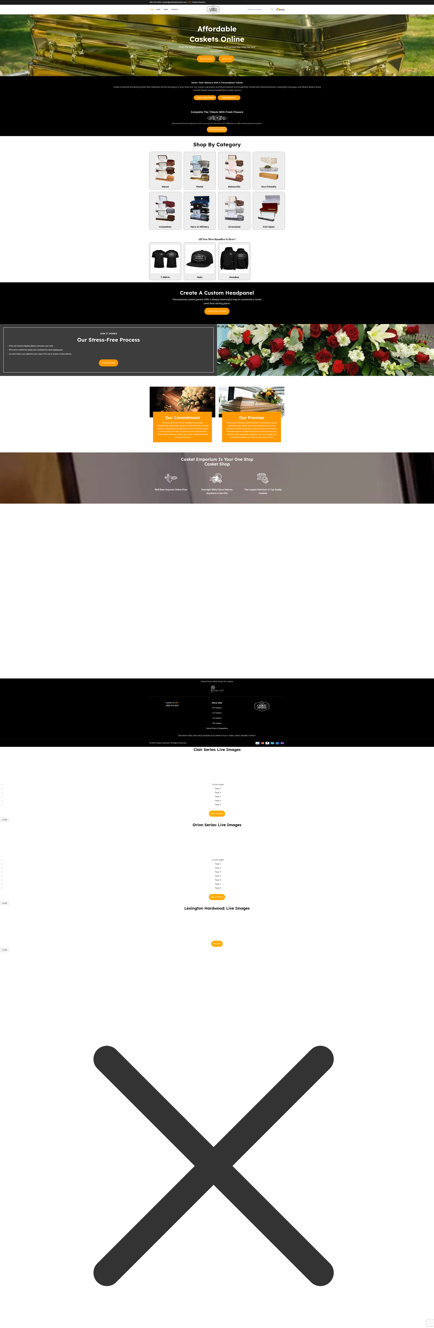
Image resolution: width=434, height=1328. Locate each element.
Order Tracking (241, 736)
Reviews (206, 736)
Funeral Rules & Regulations (217, 728)
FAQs (200, 736)
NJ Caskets (217, 713)
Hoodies (234, 277)
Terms (231, 736)
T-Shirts (165, 277)
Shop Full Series (217, 813)
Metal (199, 186)
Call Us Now (226, 59)
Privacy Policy (222, 736)
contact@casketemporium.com (174, 2)
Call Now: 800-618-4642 (217, 311)
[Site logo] (213, 9)
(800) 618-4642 (172, 705)
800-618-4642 (155, 2)
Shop (195, 736)
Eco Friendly (268, 186)
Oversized (234, 226)
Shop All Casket (206, 59)
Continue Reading (108, 363)
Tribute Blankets (229, 98)
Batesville (234, 186)
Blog (213, 736)
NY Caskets (217, 707)
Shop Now (217, 943)
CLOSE (4, 820)
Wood (165, 186)
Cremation (165, 226)
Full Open (269, 226)
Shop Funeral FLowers (217, 129)
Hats (200, 277)
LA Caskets (217, 718)
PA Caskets (217, 723)
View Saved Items (185, 736)
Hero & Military (200, 226)
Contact (252, 736)
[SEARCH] (272, 9)
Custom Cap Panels (204, 98)
